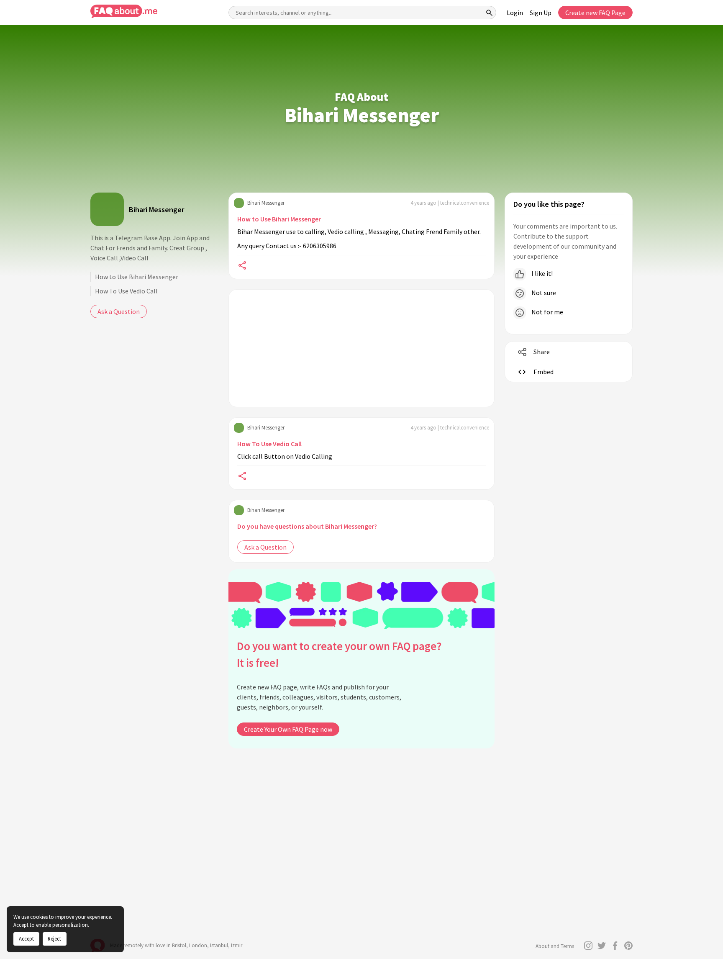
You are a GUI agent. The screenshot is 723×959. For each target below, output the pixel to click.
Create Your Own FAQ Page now (288, 729)
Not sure (543, 292)
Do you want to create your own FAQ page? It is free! (339, 654)
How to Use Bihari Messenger (136, 277)
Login (515, 12)
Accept (26, 938)
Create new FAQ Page (595, 12)
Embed (543, 372)
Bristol (179, 945)
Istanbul (219, 945)
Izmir (236, 945)
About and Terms (555, 946)
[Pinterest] (628, 945)
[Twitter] (601, 945)
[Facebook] (615, 945)
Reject (54, 938)
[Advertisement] (361, 348)
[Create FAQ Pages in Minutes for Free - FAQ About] (123, 11)
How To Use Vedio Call (126, 291)
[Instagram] (588, 945)
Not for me (546, 312)
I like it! (541, 273)
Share (541, 351)
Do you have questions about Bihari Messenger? (307, 526)
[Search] (489, 12)
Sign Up (540, 12)
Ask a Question (118, 311)
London (198, 945)
